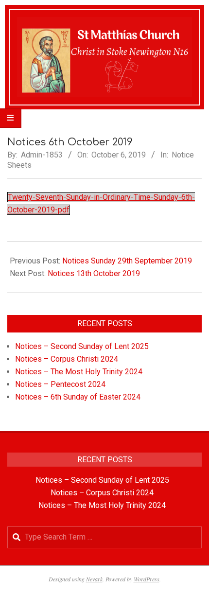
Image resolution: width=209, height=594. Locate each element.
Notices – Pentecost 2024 (60, 384)
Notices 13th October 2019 (94, 273)
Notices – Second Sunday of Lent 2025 (82, 346)
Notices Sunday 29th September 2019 (127, 260)
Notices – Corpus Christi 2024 (66, 359)
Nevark (94, 579)
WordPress (146, 579)
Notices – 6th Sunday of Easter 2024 (77, 397)
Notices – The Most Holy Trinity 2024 (78, 371)
